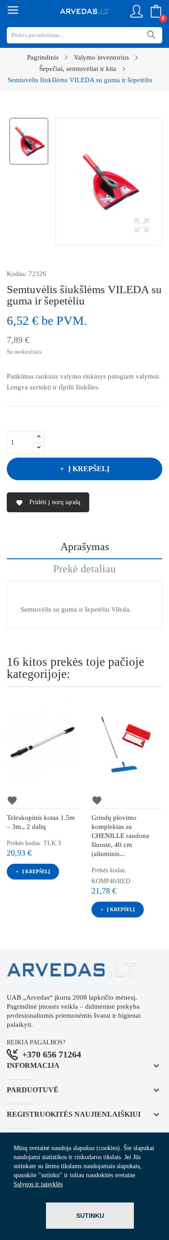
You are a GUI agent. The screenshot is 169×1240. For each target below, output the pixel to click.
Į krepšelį (89, 469)
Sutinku (90, 1215)
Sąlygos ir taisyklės (38, 1184)
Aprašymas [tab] (84, 546)
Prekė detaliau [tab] (84, 569)
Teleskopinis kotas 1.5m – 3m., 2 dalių (41, 822)
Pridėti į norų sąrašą (48, 502)
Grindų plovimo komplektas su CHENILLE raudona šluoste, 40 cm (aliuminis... (120, 835)
